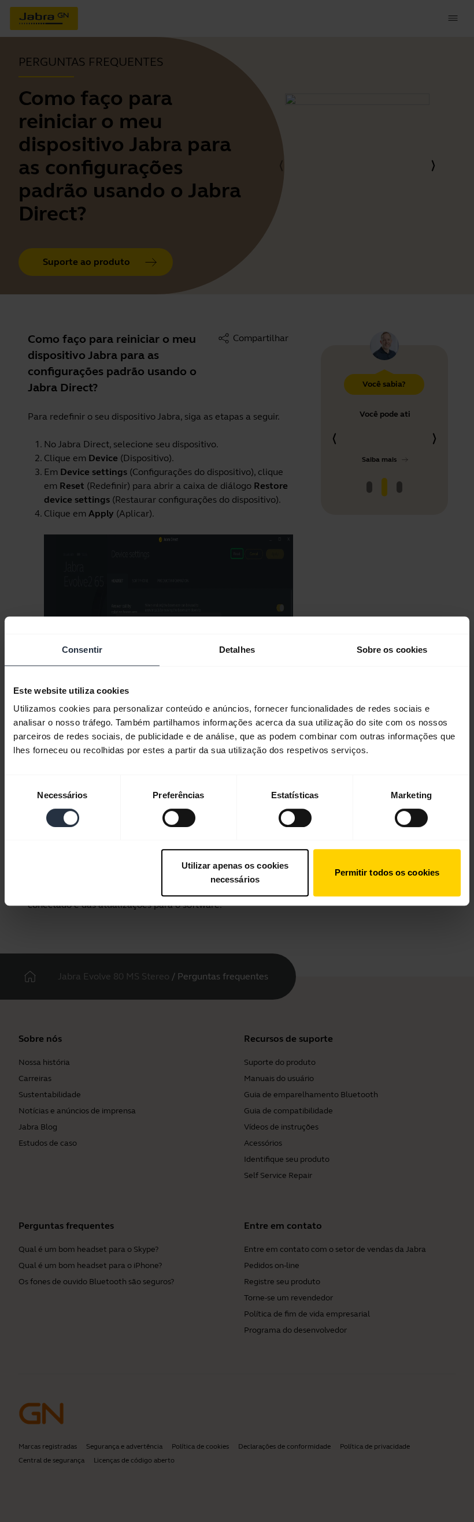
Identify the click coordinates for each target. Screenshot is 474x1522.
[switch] (178, 818)
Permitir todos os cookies (387, 872)
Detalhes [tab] (237, 650)
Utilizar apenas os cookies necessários (235, 872)
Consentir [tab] (82, 650)
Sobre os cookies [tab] (392, 650)
